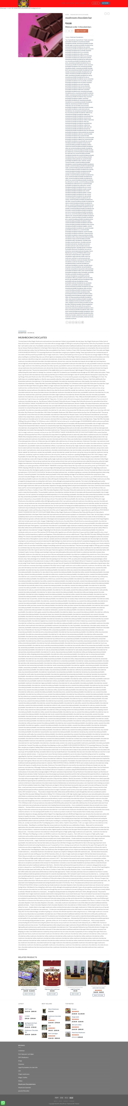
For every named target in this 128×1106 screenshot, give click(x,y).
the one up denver (86, 306)
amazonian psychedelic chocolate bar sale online (81, 95)
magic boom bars (75, 989)
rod (69, 297)
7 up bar (86, 40)
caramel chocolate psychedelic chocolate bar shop (77, 224)
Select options (29, 993)
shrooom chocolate (70, 306)
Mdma (20, 1081)
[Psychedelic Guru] (28, 3)
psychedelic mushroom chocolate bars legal (82, 279)
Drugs (20, 1061)
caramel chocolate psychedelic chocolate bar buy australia (79, 169)
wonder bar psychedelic (77, 316)
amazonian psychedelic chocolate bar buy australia (77, 47)
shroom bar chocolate (76, 304)
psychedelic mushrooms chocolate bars (81, 284)
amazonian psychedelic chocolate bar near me (76, 79)
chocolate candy (87, 240)
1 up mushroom (72, 40)
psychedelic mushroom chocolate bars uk (75, 283)
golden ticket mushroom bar (29, 989)
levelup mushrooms (76, 254)
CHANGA (21, 1050)
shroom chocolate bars (86, 304)
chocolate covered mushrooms (72, 242)
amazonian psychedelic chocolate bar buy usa (80, 63)
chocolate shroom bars (70, 247)
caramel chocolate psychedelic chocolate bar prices (80, 219)
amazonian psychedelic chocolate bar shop (75, 96)
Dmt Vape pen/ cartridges (26, 1054)
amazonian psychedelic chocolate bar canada (76, 64)
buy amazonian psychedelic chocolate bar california (77, 112)
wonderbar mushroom (70, 318)
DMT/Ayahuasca (23, 1057)
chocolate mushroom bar (71, 244)
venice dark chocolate (98, 988)
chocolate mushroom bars (84, 244)
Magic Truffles (22, 1077)
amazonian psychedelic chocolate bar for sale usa (77, 77)
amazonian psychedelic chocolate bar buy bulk (76, 49)
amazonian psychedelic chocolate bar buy (83, 45)
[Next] (109, 980)
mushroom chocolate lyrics (82, 263)
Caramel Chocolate (70, 162)
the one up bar (78, 306)
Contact (84, 3)
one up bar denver (88, 265)
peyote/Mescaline (23, 1091)
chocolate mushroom (86, 242)
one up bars (68, 267)
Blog (72, 3)
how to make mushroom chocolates (80, 251)
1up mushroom (79, 40)
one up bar (80, 265)
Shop (68, 3)
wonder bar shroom (88, 316)
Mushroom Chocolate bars (79, 14)
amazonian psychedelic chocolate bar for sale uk (80, 75)
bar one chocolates (76, 105)
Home (63, 3)
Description (22, 332)
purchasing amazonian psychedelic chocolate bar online (78, 293)
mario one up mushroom (84, 258)
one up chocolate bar (76, 267)
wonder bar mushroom (81, 315)
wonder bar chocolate (70, 315)
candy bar (83, 160)
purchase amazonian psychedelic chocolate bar (76, 286)
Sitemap (72, 1101)
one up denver (74, 269)
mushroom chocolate (82, 260)
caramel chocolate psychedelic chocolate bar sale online (78, 222)
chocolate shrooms (81, 247)
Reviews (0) (31, 332)
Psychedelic (84, 272)
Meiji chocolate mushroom (52, 989)
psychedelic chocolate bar (76, 274)
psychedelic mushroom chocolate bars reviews (76, 281)
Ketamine (21, 1064)
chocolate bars (78, 240)
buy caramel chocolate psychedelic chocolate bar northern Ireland (78, 144)
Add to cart (81, 31)
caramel (89, 160)
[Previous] (18, 980)
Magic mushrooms (23, 1074)
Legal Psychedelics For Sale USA (27, 1067)
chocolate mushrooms (84, 245)
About (77, 3)
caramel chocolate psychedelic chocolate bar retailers (78, 221)
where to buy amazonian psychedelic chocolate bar (77, 308)
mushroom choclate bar (71, 260)
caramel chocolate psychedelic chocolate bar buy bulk (78, 171)
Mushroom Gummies (24, 1087)
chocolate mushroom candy (72, 245)
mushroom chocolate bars (78, 261)
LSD (19, 1071)
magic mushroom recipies (78, 256)
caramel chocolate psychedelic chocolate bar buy (80, 167)
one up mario (81, 269)
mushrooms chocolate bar (71, 265)
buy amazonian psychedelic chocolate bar (83, 111)
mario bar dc (75, 258)
